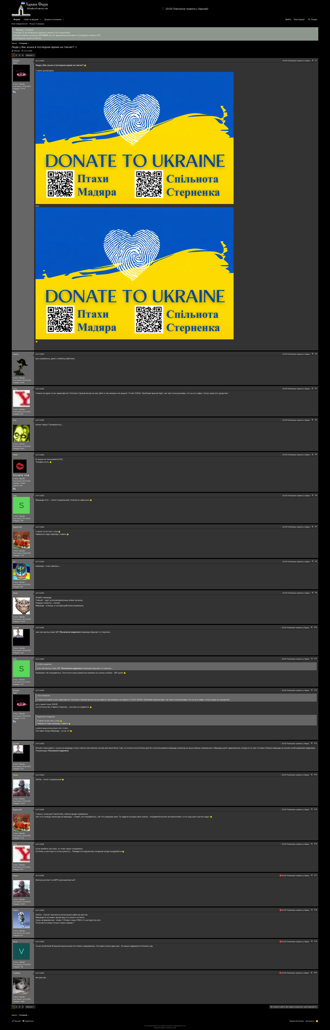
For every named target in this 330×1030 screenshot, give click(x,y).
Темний (17, 1021)
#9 (316, 593)
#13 (315, 743)
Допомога (310, 1021)
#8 (316, 561)
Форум (17, 19)
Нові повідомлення (19, 24)
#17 (315, 875)
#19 (315, 941)
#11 (315, 659)
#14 (315, 774)
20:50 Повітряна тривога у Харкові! (187, 8)
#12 (315, 690)
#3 (316, 388)
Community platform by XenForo (165, 1026)
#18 (315, 910)
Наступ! (29, 55)
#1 (316, 60)
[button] (40, 19)
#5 (316, 454)
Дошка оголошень (52, 19)
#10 (315, 627)
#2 (316, 354)
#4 (316, 420)
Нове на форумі (31, 19)
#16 (315, 844)
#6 (316, 495)
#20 (315, 973)
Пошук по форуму (37, 24)
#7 (316, 527)
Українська (29, 1021)
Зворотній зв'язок (296, 1021)
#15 (315, 809)
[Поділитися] (312, 60)
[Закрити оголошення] (316, 29)
